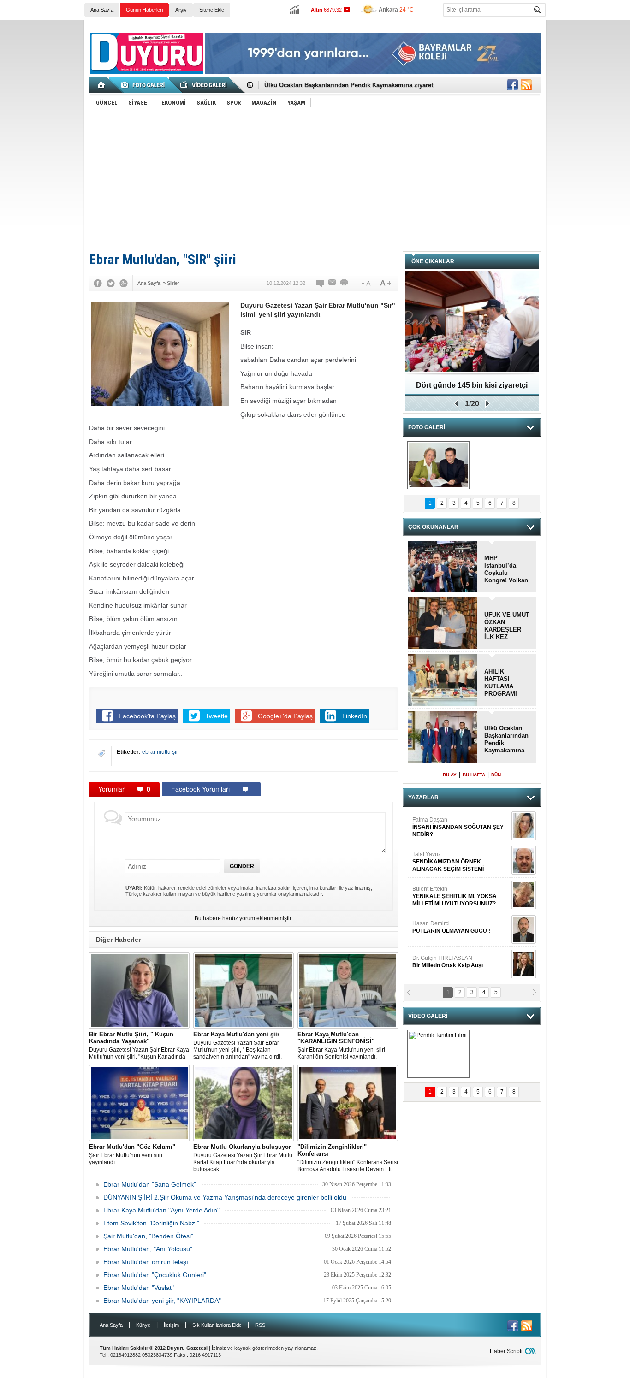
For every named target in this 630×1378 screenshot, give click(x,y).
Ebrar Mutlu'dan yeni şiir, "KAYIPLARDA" (162, 1300)
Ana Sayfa (101, 9)
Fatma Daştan (458, 821)
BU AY (450, 774)
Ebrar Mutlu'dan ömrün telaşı (145, 1262)
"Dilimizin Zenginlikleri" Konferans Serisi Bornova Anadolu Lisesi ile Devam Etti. (347, 1157)
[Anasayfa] (101, 85)
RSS (260, 1325)
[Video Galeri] (204, 85)
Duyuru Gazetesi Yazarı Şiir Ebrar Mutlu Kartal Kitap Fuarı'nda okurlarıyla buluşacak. (242, 1157)
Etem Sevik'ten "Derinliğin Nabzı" (151, 1223)
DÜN (496, 774)
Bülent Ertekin (454, 890)
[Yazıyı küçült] (365, 283)
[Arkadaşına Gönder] (332, 283)
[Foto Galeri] (144, 85)
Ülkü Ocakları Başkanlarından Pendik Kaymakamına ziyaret (348, 85)
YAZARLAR (423, 797)
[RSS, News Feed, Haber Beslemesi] (526, 84)
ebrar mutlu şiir (160, 752)
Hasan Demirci (451, 922)
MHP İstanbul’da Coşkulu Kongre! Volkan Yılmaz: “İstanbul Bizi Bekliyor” (506, 569)
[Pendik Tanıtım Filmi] (438, 1054)
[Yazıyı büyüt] (385, 283)
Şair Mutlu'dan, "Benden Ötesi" (148, 1236)
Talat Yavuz (448, 856)
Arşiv (181, 9)
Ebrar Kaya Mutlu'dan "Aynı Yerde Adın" (161, 1210)
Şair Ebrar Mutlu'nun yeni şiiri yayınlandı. (132, 1154)
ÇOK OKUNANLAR (433, 527)
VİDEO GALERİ (427, 1016)
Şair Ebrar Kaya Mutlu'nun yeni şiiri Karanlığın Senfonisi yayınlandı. (341, 1045)
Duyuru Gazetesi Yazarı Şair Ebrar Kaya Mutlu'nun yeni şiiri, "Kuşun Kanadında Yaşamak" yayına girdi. (139, 1045)
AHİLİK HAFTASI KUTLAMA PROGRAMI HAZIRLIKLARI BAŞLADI (505, 683)
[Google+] (123, 283)
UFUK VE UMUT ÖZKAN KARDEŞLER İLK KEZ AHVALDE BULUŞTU (506, 626)
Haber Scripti (506, 1351)
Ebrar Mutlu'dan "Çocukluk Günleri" (154, 1274)
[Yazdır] (344, 283)
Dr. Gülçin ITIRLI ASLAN (447, 956)
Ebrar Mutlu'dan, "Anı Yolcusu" (147, 1249)
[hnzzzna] (438, 465)
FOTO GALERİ (426, 427)
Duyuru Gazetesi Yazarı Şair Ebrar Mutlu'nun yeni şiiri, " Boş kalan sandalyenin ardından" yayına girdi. (237, 1045)
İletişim (171, 1325)
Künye (143, 1325)
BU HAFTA (474, 774)
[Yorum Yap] (320, 283)
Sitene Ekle (211, 9)
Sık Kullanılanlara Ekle (217, 1325)
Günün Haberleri (144, 9)
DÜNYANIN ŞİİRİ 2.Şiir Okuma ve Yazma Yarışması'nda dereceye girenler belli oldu (224, 1197)
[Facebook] (98, 283)
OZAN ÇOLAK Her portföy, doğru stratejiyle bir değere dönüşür (472, 388)
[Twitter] (111, 283)
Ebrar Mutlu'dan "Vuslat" (138, 1287)
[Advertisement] (315, 181)
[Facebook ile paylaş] (512, 84)
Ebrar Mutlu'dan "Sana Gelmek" (149, 1184)
